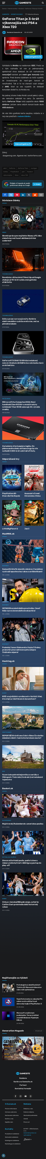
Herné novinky (12, 8)
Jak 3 (26, 529)
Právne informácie (11, 1108)
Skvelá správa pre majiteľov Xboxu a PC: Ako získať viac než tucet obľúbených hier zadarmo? (22, 238)
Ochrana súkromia (11, 1112)
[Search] (42, 2)
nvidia (5, 172)
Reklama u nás (28, 1108)
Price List (27, 1122)
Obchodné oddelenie (11, 1137)
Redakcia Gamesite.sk (14, 32)
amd (4, 168)
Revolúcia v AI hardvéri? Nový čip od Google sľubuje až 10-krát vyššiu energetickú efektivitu (21, 279)
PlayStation (14, 172)
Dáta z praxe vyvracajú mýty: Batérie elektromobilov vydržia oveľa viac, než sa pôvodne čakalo (20, 321)
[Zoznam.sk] (28, 1140)
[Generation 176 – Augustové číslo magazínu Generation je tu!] (23, 1048)
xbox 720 (24, 175)
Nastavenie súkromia (12, 1115)
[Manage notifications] (3, 1155)
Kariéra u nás (9, 1118)
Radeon (30, 172)
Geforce (12, 168)
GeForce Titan (23, 168)
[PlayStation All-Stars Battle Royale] (12, 478)
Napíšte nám (9, 1122)
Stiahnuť (38, 1031)
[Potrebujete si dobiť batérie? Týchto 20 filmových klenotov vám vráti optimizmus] (8, 988)
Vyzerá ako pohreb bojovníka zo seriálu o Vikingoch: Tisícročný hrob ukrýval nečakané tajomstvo (22, 777)
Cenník (26, 1118)
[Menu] (3, 2)
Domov (4, 8)
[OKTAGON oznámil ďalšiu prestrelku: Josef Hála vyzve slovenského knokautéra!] (23, 590)
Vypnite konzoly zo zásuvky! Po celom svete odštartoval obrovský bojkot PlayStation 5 (29, 1001)
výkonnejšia (7, 175)
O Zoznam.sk (10, 1104)
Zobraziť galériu (33, 57)
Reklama (27, 1104)
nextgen (34, 168)
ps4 (23, 172)
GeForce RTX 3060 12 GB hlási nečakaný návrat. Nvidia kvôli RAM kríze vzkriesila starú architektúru (22, 363)
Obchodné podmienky (30, 1115)
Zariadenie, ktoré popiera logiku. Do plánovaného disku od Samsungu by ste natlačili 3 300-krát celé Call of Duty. (20, 448)
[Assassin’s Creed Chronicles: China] (34, 478)
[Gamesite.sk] (23, 3)
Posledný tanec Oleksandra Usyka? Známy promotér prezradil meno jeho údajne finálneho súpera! (21, 649)
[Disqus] (23, 942)
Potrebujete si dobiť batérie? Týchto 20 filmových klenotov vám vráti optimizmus (29, 987)
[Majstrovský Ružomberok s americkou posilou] (23, 806)
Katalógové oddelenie (12, 1140)
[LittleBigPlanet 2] (12, 513)
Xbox (17, 175)
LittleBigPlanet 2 (10, 529)
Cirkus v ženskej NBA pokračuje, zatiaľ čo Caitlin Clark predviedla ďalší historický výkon (20, 904)
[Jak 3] (34, 513)
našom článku (24, 116)
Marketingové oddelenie (12, 1144)
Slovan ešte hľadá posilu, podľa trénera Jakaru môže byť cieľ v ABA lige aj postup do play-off (21, 862)
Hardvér (21, 8)
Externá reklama (29, 1112)
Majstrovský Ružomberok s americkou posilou (22, 824)
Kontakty (9, 1129)
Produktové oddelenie (12, 1134)
